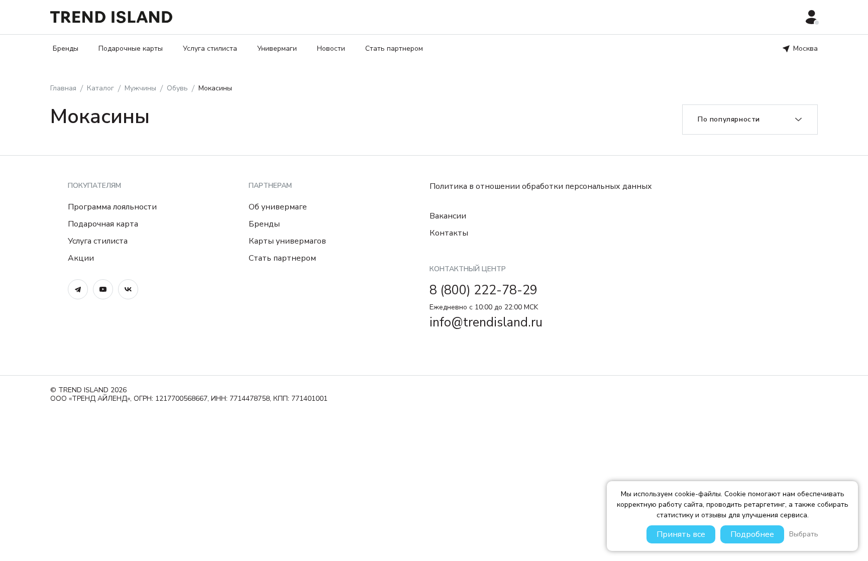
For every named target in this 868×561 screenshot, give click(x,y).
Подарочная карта (103, 224)
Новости (331, 48)
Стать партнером (394, 48)
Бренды (65, 48)
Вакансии (447, 215)
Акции (81, 258)
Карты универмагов (287, 241)
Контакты (448, 233)
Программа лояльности (112, 206)
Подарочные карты (130, 48)
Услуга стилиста (210, 48)
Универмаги (277, 48)
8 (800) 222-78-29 (483, 290)
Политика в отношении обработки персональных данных (540, 186)
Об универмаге (278, 206)
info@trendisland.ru (485, 322)
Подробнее (752, 534)
